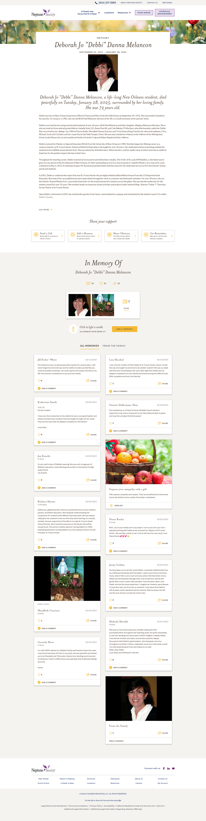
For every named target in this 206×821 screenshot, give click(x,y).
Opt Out (160, 806)
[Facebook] (164, 768)
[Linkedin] (168, 768)
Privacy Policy (96, 806)
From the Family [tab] (114, 345)
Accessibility (109, 806)
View (126, 308)
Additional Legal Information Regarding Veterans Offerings (116, 809)
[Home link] (43, 12)
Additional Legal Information (76, 809)
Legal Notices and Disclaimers (54, 806)
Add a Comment (49, 388)
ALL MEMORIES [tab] (89, 345)
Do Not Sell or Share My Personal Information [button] (102, 800)
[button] (87, 12)
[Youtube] (173, 768)
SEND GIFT (119, 506)
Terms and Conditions (78, 806)
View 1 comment (116, 741)
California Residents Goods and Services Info (135, 806)
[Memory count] (88, 283)
